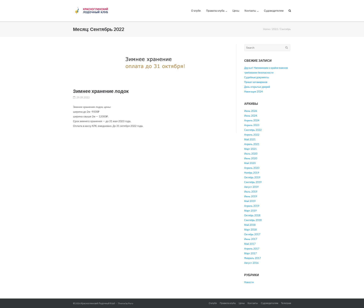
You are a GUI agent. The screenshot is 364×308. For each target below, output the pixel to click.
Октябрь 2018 (252, 215)
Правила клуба (215, 10)
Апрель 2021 (251, 144)
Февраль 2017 (252, 258)
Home (266, 29)
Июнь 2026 (250, 110)
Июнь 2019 (250, 196)
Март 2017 (250, 253)
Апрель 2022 (251, 134)
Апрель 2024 (251, 120)
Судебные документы (256, 77)
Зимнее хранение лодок (101, 91)
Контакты (250, 10)
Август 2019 (251, 186)
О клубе (196, 10)
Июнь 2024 (250, 115)
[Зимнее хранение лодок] (151, 63)
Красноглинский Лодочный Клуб (98, 303)
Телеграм (286, 303)
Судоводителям (274, 10)
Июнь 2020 (250, 158)
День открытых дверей (257, 86)
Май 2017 (250, 243)
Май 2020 (250, 163)
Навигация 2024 (253, 91)
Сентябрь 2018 (253, 220)
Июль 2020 (250, 153)
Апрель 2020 (251, 167)
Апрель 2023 (251, 125)
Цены (235, 10)
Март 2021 (250, 148)
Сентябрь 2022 (253, 129)
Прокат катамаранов (255, 82)
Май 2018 (250, 224)
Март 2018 (250, 229)
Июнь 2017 (250, 239)
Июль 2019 (250, 191)
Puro (130, 303)
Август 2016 (251, 262)
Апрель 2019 (251, 205)
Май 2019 (250, 201)
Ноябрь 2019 (251, 172)
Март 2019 (250, 210)
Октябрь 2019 (252, 177)
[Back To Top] (354, 299)
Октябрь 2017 (252, 234)
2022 (275, 29)
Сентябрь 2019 (253, 182)
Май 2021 (250, 139)
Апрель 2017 (251, 248)
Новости (249, 282)
